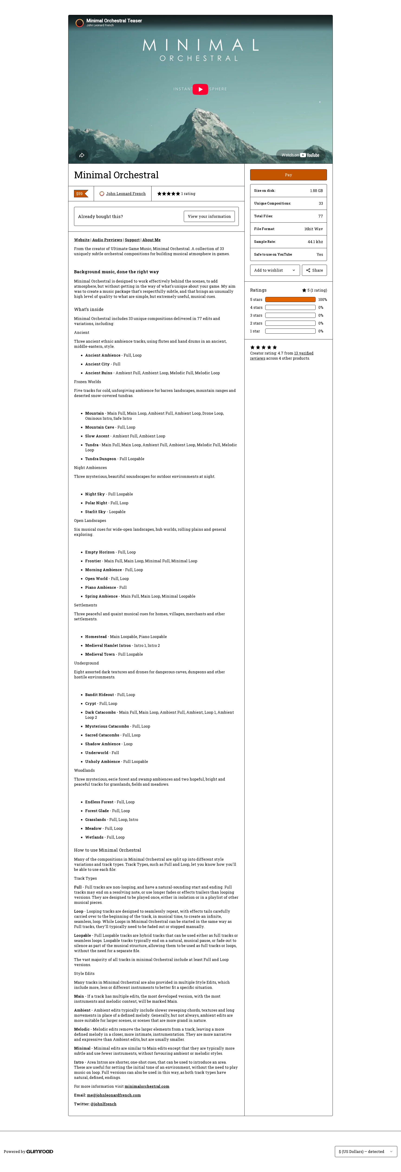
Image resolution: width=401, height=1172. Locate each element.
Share (317, 270)
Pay (288, 174)
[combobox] (275, 270)
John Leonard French (126, 193)
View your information (209, 216)
